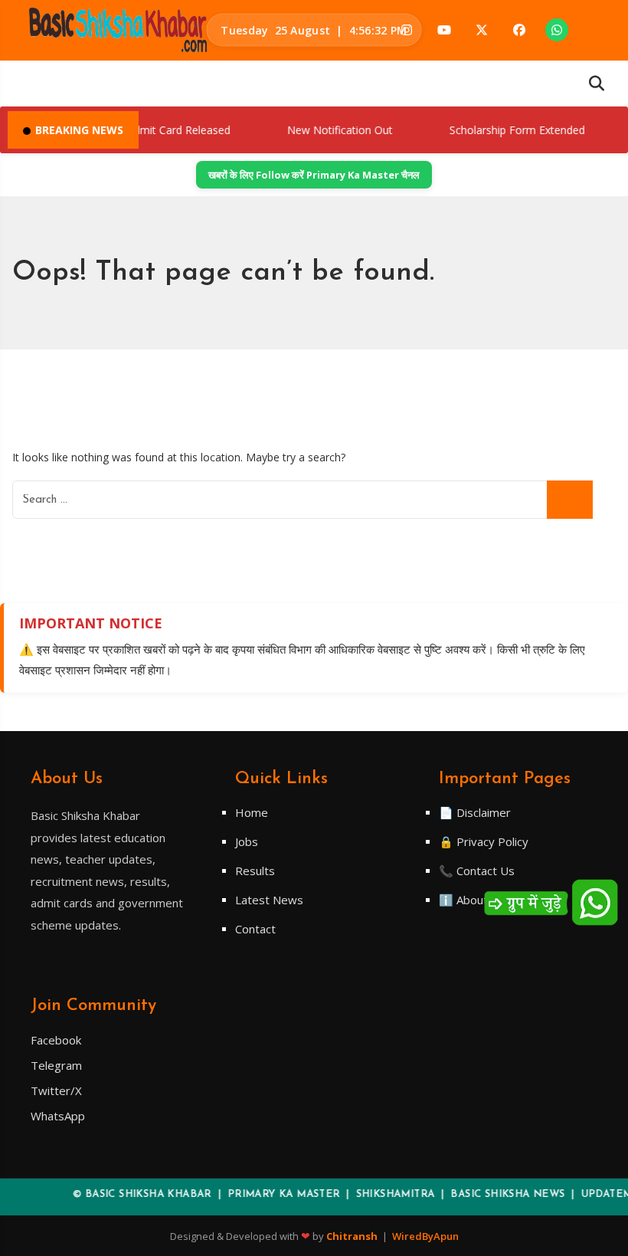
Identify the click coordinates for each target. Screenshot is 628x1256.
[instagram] (406, 29)
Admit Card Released (166, 130)
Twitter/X (56, 1090)
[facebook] (519, 29)
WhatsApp (58, 1115)
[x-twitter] (481, 29)
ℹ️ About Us (472, 899)
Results (255, 870)
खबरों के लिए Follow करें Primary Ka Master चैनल (314, 175)
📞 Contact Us (477, 870)
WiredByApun (425, 1236)
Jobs (246, 841)
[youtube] (444, 29)
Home (251, 812)
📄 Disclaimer (475, 812)
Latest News (269, 899)
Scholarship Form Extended (503, 130)
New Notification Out (327, 130)
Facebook (56, 1040)
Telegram (56, 1065)
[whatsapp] (556, 29)
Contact (255, 928)
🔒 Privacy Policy (483, 841)
